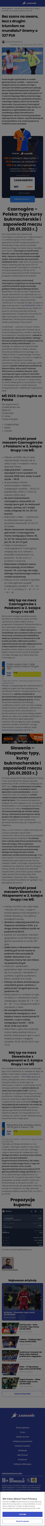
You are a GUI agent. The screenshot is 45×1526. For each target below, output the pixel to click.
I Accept (22, 1514)
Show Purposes (22, 1521)
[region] (22, 1509)
